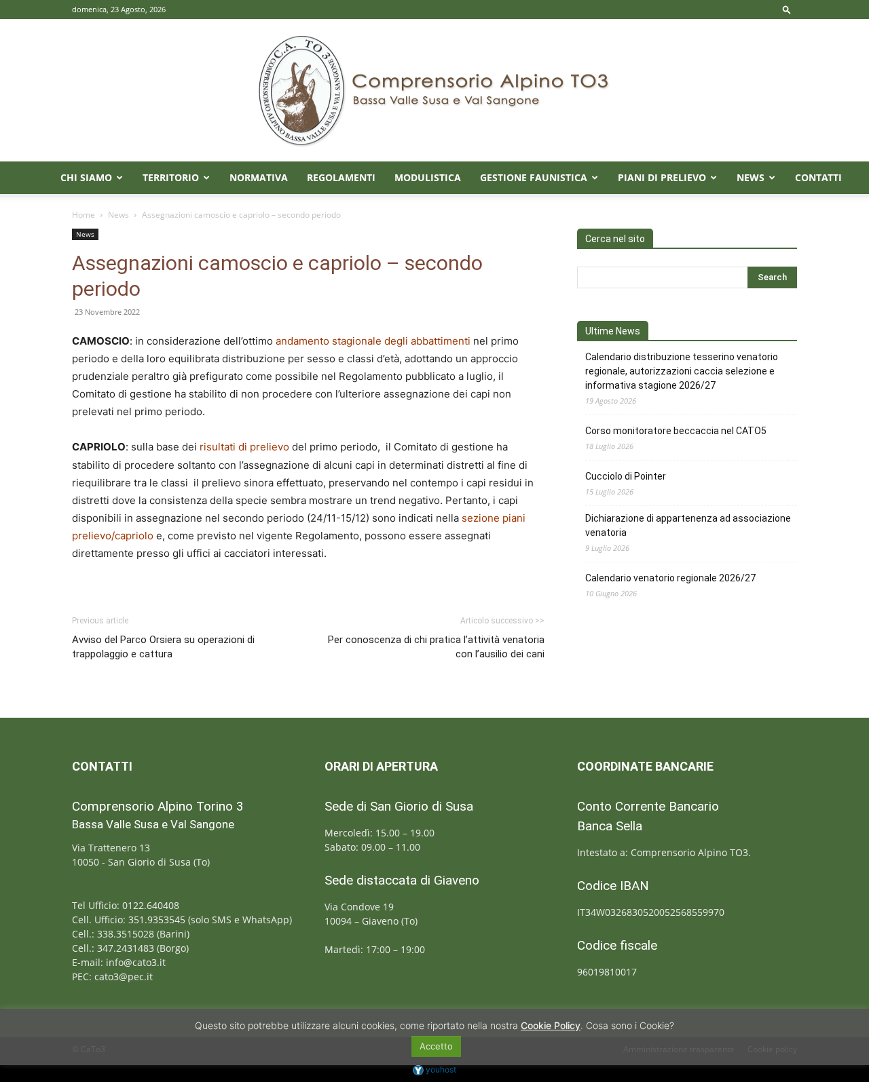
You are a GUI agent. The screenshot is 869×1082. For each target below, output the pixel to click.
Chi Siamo (86, 177)
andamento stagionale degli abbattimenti (373, 340)
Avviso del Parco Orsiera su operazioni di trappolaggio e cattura (163, 647)
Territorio (171, 177)
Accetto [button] (436, 1046)
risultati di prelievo (244, 446)
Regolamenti (341, 177)
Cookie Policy (550, 1025)
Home (83, 214)
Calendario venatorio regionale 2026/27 (670, 578)
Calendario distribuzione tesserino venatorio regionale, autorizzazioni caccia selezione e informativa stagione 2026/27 (681, 371)
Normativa (258, 177)
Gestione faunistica (533, 177)
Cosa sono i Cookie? (630, 1025)
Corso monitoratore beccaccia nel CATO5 (675, 430)
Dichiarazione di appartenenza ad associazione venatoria (688, 525)
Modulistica (427, 177)
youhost (440, 1069)
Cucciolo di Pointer (625, 476)
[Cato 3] (434, 90)
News (750, 177)
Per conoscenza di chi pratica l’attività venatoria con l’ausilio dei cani (436, 647)
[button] (787, 9)
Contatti (818, 177)
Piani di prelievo (662, 177)
